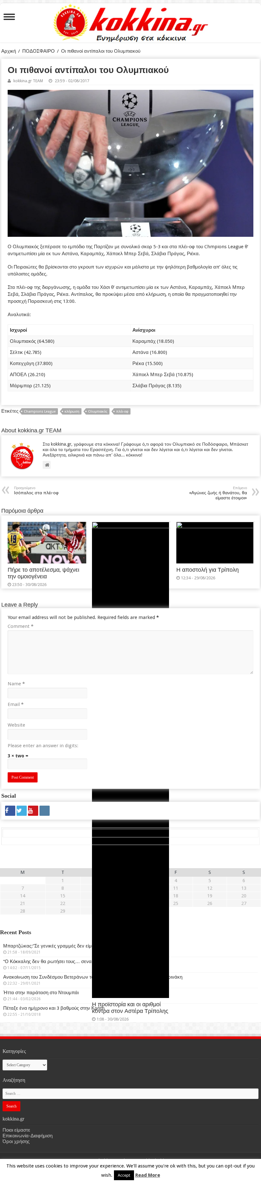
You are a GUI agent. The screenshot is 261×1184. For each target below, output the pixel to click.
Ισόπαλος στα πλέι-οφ (36, 490)
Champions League (40, 411)
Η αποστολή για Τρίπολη (207, 570)
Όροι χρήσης (16, 1141)
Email (16, 704)
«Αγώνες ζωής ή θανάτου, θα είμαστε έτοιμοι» (218, 493)
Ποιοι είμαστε (16, 1130)
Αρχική (8, 51)
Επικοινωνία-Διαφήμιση (28, 1136)
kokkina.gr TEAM (28, 80)
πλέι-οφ (122, 411)
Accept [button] (124, 1175)
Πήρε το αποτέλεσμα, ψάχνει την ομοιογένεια (43, 573)
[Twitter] (22, 811)
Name (16, 684)
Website (16, 725)
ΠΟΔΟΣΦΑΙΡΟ (38, 51)
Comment (20, 626)
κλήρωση (72, 411)
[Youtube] (33, 811)
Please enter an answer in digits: (43, 745)
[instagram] (44, 811)
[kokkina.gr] (130, 21)
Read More (147, 1175)
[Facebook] (10, 811)
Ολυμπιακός (97, 411)
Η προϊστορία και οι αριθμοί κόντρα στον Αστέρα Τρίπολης (130, 1007)
